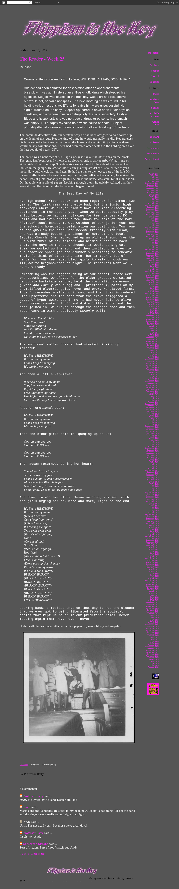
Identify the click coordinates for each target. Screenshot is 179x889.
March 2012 (154, 349)
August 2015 (153, 424)
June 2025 (154, 641)
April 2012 (154, 351)
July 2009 (154, 290)
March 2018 (154, 481)
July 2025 (154, 643)
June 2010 (154, 310)
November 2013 (152, 386)
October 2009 (153, 296)
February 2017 (152, 457)
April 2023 (154, 594)
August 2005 (153, 203)
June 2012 (154, 354)
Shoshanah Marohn (35, 844)
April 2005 (154, 196)
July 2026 (154, 665)
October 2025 (153, 649)
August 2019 (153, 513)
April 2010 (154, 307)
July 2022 (154, 577)
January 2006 (153, 213)
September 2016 (152, 448)
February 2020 (152, 524)
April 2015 (154, 417)
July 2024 (154, 621)
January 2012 (153, 345)
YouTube (154, 82)
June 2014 (154, 398)
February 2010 (152, 303)
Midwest (154, 142)
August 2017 (153, 468)
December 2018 (152, 498)
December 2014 (152, 410)
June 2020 (154, 531)
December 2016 (152, 454)
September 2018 (152, 492)
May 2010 (155, 308)
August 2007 (153, 248)
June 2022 (154, 575)
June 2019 (154, 509)
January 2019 (153, 500)
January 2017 (153, 456)
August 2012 (153, 358)
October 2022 (153, 583)
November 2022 (152, 584)
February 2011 (152, 325)
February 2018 (152, 479)
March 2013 (154, 371)
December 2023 (152, 608)
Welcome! (153, 52)
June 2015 (154, 421)
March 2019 (154, 503)
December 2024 (152, 630)
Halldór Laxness (154, 115)
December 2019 (152, 520)
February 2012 (152, 347)
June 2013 (154, 377)
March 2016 (154, 437)
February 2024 (152, 612)
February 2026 (152, 656)
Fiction (154, 108)
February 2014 (152, 391)
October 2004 (153, 185)
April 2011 (154, 329)
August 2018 (153, 491)
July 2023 (154, 599)
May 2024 (155, 617)
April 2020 (154, 527)
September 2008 (152, 272)
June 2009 (154, 288)
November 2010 (152, 319)
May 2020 (155, 529)
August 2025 (153, 645)
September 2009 (152, 294)
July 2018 (154, 489)
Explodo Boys (154, 101)
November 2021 (152, 562)
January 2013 (153, 367)
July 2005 (154, 202)
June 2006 (154, 222)
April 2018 (154, 483)
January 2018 (153, 478)
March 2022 (154, 570)
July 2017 (154, 467)
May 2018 (155, 485)
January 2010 (153, 301)
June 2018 (154, 487)
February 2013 (152, 369)
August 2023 (153, 601)
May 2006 (155, 220)
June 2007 (154, 244)
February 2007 (152, 237)
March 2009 (154, 283)
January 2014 (153, 389)
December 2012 (152, 365)
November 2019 (152, 518)
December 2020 (152, 542)
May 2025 (155, 640)
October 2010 (153, 318)
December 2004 (152, 189)
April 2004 (154, 174)
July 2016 (154, 445)
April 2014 (154, 395)
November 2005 (152, 209)
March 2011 (154, 327)
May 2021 (155, 551)
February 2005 (152, 192)
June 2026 (154, 663)
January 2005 (153, 191)
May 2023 (155, 595)
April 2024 (154, 616)
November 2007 (152, 253)
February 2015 (152, 413)
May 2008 (155, 264)
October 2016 (153, 450)
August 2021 (153, 557)
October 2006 (153, 229)
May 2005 (155, 198)
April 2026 (154, 660)
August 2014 (153, 402)
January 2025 (153, 632)
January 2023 (153, 588)
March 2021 (154, 548)
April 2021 (154, 549)
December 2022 (152, 586)
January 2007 (153, 235)
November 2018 (152, 496)
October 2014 (153, 406)
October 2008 (153, 273)
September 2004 (152, 183)
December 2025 (152, 652)
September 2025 (152, 647)
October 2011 (153, 340)
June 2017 (154, 465)
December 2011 (152, 343)
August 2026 (153, 667)
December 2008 (152, 277)
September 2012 (152, 360)
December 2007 (152, 255)
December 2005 (152, 211)
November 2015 (152, 430)
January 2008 (153, 257)
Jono (26, 807)
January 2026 (153, 654)
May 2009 (155, 286)
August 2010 (153, 314)
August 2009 (153, 292)
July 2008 (154, 268)
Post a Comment (33, 853)
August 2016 (153, 446)
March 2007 (154, 239)
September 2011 (152, 338)
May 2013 (155, 375)
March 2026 (154, 658)
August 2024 (153, 623)
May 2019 (155, 507)
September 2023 (152, 603)
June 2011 (154, 332)
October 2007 (153, 251)
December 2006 (152, 233)
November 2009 (152, 297)
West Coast (152, 159)
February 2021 (152, 546)
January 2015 (153, 411)
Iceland (154, 137)
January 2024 (153, 610)
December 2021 (152, 564)
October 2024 (153, 627)
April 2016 (154, 439)
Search (155, 76)
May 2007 (155, 242)
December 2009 (152, 299)
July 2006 (154, 224)
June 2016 (154, 443)
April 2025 (154, 638)
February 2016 (152, 435)
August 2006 (153, 226)
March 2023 (154, 592)
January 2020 (153, 522)
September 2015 (152, 426)
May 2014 (155, 397)
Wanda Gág (155, 123)
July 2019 (154, 511)
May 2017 (155, 463)
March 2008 (154, 261)
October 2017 (153, 472)
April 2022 (154, 572)
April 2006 (154, 218)
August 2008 (153, 270)
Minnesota (153, 148)
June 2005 (154, 200)
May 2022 (155, 573)
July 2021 (154, 555)
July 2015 (154, 422)
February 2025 (152, 634)
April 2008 (154, 262)
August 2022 (153, 579)
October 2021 (153, 560)
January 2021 (153, 544)
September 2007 (152, 250)
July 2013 (154, 378)
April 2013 (154, 373)
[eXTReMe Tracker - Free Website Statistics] (155, 678)
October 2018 (153, 494)
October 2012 (153, 362)
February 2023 (152, 590)
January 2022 (153, 566)
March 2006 (154, 216)
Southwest (153, 153)
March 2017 (154, 459)
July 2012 (154, 356)
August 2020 (153, 535)
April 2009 (154, 284)
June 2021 (154, 553)
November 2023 (152, 606)
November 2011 (152, 341)
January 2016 (153, 434)
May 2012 (155, 353)
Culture (154, 65)
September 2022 (152, 581)
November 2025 (152, 651)
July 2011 (154, 334)
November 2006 (152, 231)
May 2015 (155, 419)
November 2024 (152, 629)
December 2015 (152, 432)
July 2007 (154, 246)
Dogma (155, 94)
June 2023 (154, 597)
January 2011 (153, 323)
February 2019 (152, 502)
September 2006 (152, 227)
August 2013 (153, 380)
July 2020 (154, 533)
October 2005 (153, 207)
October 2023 (153, 605)
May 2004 (155, 176)
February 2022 (152, 568)
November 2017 (152, 474)
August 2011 (153, 336)
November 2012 (152, 364)
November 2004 (152, 187)
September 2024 (152, 625)
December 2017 (152, 476)
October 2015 (153, 428)
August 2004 (153, 181)
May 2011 (155, 330)
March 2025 (154, 636)
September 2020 (152, 536)
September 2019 (152, 515)
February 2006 (152, 215)
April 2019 (154, 505)
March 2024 (154, 614)
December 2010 (152, 321)
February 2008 (152, 259)
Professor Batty (33, 796)
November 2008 (152, 275)
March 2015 (154, 415)
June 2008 (154, 266)
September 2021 (152, 559)
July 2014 (154, 400)
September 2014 (152, 404)
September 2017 (152, 470)
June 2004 (154, 178)
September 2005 (152, 205)
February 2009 (152, 281)
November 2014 (152, 408)
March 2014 (154, 393)
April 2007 (154, 240)
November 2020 (152, 540)
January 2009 (153, 279)
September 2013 (152, 382)
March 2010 (154, 305)
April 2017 (154, 461)
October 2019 (153, 516)
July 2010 (154, 312)
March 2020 (154, 525)
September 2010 (152, 316)
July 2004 (154, 180)
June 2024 (154, 619)
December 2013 (152, 388)
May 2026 (155, 662)
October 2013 (153, 384)
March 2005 (154, 194)
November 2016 (152, 452)
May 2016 (155, 441)
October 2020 (153, 538)
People (155, 70)
